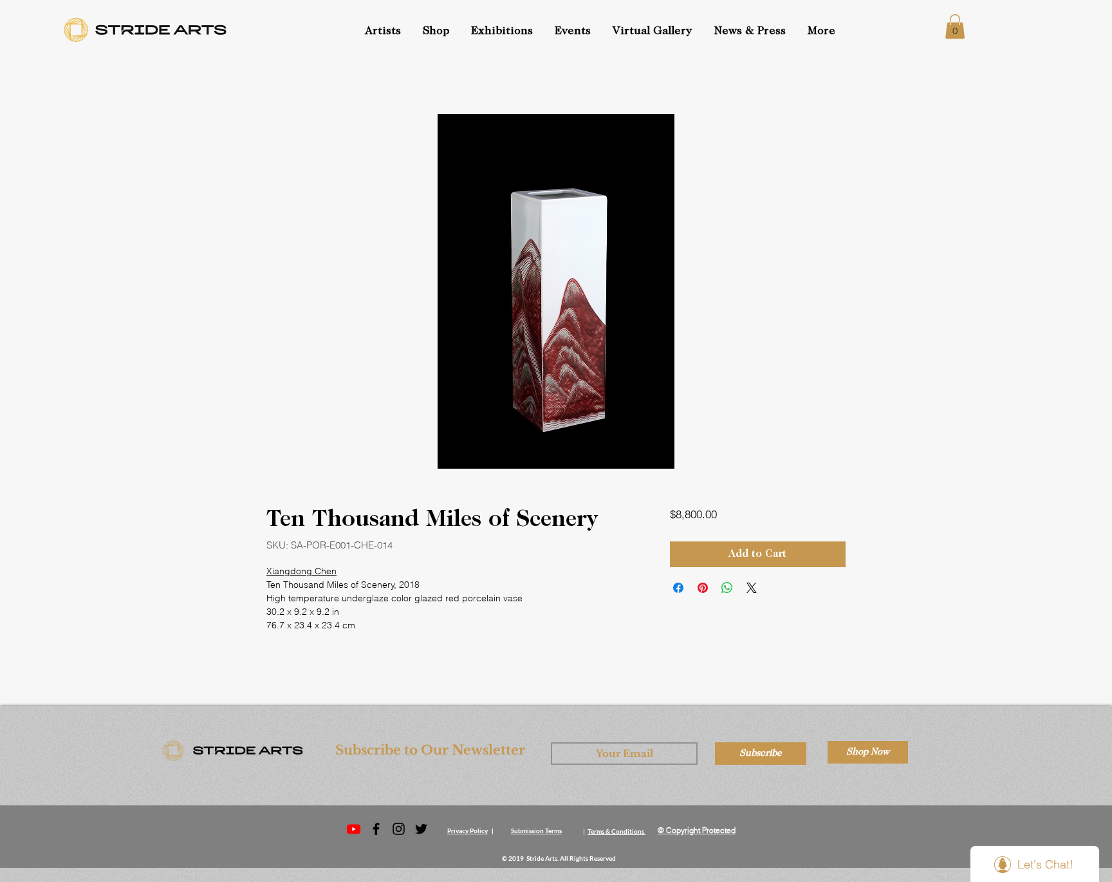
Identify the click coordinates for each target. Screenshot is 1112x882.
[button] (574, 31)
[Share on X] (751, 588)
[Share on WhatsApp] (727, 588)
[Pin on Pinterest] (702, 588)
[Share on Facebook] (678, 588)
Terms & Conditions (616, 831)
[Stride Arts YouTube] (354, 829)
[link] (955, 26)
